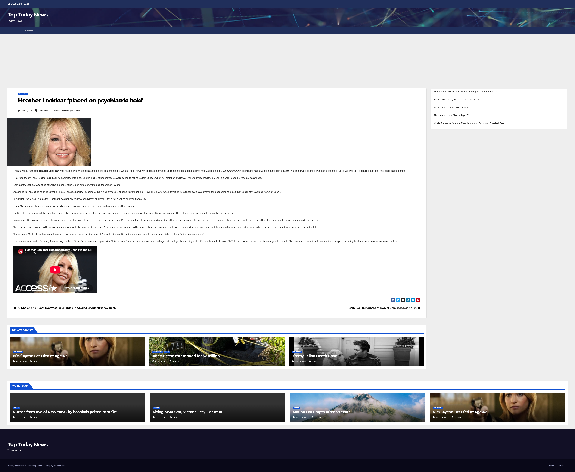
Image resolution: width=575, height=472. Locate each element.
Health (16, 408)
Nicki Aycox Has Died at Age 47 (40, 356)
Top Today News (27, 15)
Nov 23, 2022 (442, 417)
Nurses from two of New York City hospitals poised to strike (466, 91)
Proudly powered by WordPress (21, 466)
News (166, 352)
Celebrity (23, 94)
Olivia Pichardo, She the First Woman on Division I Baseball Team (470, 123)
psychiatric (75, 110)
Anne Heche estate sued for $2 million (186, 356)
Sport (156, 408)
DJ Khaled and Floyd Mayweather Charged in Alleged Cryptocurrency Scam (66, 307)
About (29, 30)
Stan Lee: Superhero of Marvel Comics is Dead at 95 (383, 307)
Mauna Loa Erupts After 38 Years (452, 107)
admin (36, 361)
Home (14, 30)
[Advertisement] (287, 57)
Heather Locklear (61, 110)
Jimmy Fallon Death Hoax (314, 356)
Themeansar (59, 466)
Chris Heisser (45, 110)
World (296, 408)
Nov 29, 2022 (302, 417)
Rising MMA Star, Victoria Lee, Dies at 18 (456, 99)
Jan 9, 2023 (21, 417)
